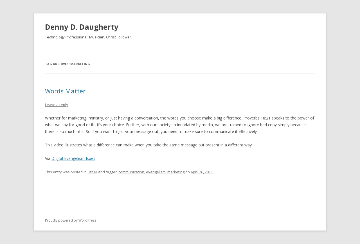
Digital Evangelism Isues (73, 158)
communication (131, 171)
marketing (175, 171)
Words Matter (65, 91)
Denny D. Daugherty (81, 27)
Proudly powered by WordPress (70, 220)
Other (92, 171)
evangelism (156, 171)
